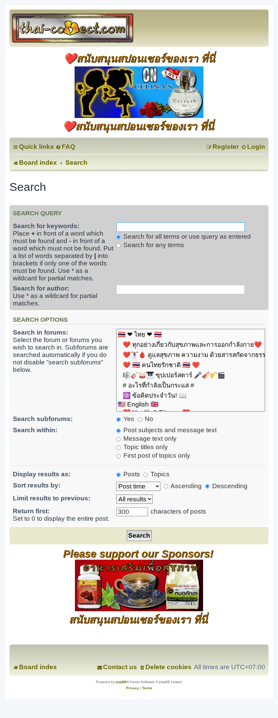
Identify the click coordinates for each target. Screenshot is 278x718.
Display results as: (42, 474)
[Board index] (80, 28)
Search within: (35, 430)
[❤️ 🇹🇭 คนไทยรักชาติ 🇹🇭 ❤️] (190, 365)
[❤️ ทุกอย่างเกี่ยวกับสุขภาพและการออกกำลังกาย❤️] (190, 345)
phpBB (121, 682)
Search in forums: (40, 332)
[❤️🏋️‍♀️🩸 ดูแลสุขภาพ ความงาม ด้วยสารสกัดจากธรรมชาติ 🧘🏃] (190, 355)
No (148, 418)
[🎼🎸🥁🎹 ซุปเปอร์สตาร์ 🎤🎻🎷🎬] (190, 375)
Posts (131, 474)
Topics (159, 474)
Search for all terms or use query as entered (186, 236)
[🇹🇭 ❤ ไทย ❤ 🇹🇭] (190, 335)
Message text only (149, 438)
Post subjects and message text (169, 430)
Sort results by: (36, 485)
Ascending (185, 486)
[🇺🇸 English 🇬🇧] (190, 404)
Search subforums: (43, 418)
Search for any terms (153, 244)
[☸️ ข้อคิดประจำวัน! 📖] (190, 396)
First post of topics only (156, 455)
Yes (128, 418)
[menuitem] (65, 147)
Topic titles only (145, 447)
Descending (229, 486)
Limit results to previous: (51, 498)
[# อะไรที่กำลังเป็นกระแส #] (190, 385)
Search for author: (41, 288)
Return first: (31, 511)
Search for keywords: (46, 226)
